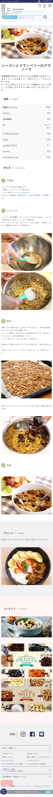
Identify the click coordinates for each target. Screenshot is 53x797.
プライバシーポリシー (25, 786)
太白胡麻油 (7, 119)
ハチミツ (6, 113)
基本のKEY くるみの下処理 (28, 195)
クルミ (5, 139)
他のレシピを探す (7, 783)
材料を (3, 791)
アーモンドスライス (11, 133)
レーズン (6, 151)
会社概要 (12, 786)
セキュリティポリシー (44, 786)
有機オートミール (10, 107)
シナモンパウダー (10, 145)
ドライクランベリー (11, 157)
